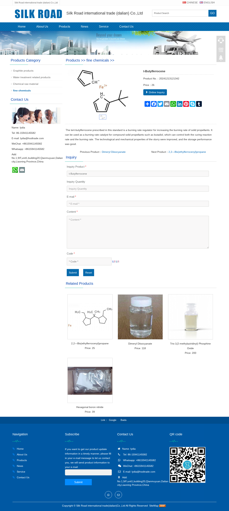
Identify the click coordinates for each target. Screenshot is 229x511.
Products (64, 26)
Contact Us (126, 26)
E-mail (71, 196)
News (84, 26)
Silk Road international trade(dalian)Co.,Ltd (100, 505)
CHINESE (192, 2)
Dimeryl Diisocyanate (114, 151)
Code (71, 253)
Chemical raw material (25, 83)
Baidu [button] (123, 420)
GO (212, 13)
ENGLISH (209, 2)
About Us (42, 26)
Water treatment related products (31, 77)
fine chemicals (97, 60)
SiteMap (154, 505)
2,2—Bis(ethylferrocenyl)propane (187, 151)
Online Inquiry (156, 92)
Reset (88, 272)
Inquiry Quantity (76, 181)
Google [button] (112, 420)
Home (22, 26)
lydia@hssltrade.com (32, 138)
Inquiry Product (76, 166)
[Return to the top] (220, 59)
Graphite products (23, 70)
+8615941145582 (34, 149)
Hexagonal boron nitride (89, 407)
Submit (73, 272)
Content (72, 211)
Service (104, 26)
